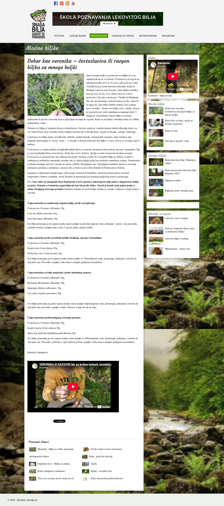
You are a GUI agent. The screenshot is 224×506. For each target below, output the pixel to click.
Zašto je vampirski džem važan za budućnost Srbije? (180, 230)
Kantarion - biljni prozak (160, 95)
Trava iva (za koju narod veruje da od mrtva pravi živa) (55, 479)
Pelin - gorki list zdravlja (100, 456)
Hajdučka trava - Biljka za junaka (54, 463)
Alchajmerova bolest (39, 456)
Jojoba (94, 463)
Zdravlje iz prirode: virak (177, 140)
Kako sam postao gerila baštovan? (107, 478)
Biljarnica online (173, 180)
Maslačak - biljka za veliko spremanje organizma (56, 449)
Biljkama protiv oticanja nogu (179, 190)
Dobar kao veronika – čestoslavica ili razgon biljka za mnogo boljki (180, 111)
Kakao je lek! (171, 130)
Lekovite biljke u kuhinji (176, 238)
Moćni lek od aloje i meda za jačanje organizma (179, 122)
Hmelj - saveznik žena (101, 470)
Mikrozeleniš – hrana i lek (177, 248)
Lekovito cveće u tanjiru (176, 218)
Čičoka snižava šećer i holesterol (106, 449)
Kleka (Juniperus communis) (51, 470)
